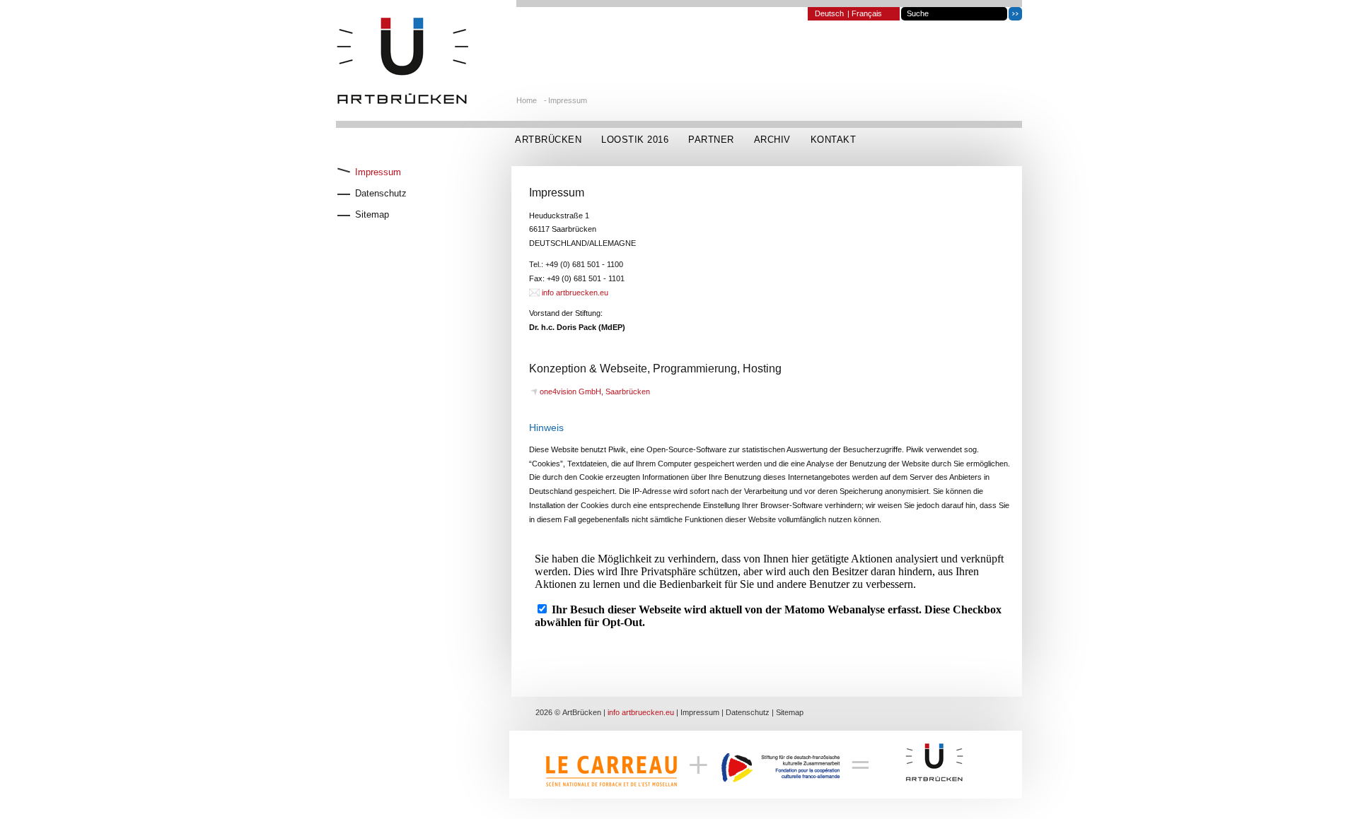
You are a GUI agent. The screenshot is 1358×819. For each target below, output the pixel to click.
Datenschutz (748, 712)
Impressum (567, 100)
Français (867, 13)
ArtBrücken (548, 139)
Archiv (772, 139)
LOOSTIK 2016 (634, 139)
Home (526, 100)
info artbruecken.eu (575, 292)
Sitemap (789, 712)
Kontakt (834, 139)
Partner (711, 139)
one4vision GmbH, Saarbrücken (595, 391)
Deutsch (829, 13)
